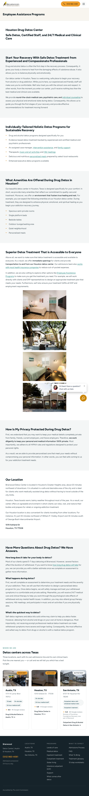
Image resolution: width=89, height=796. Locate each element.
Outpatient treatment (55, 759)
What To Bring (74, 755)
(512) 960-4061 (72, 4)
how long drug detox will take (65, 565)
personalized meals (38, 156)
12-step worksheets (76, 762)
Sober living (51, 762)
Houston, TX (29, 751)
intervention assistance (43, 147)
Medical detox (52, 751)
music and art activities (30, 152)
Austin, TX (29, 748)
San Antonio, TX (31, 755)
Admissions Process (76, 748)
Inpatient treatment (54, 755)
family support (64, 147)
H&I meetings (50, 152)
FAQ (70, 751)
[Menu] (83, 4)
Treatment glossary (76, 759)
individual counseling (71, 97)
